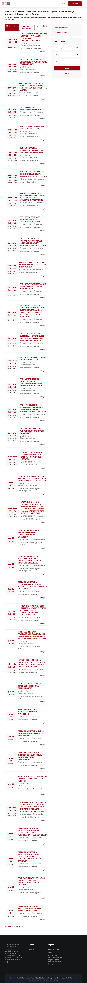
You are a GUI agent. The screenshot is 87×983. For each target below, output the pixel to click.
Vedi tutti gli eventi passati (14, 926)
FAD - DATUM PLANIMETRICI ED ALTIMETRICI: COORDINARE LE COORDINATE (32, 431)
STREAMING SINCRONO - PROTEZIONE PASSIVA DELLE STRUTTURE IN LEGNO (29, 908)
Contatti (51, 952)
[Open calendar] (77, 54)
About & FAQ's (53, 949)
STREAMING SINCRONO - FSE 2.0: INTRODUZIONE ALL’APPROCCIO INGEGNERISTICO (31, 733)
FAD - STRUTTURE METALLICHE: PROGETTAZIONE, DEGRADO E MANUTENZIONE (33, 286)
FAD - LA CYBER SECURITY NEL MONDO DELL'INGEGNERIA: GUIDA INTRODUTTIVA (33, 264)
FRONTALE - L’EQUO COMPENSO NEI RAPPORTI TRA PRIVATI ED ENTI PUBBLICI (32, 779)
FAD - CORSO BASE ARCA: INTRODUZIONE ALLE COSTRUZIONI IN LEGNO (30, 219)
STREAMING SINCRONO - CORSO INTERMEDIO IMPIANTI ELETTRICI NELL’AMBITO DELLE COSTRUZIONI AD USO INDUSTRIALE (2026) (32, 610)
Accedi (64, 3)
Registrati (75, 3)
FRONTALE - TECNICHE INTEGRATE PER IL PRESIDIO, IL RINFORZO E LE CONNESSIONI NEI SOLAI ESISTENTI (32, 478)
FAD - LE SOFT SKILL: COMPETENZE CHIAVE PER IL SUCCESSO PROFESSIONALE (32, 150)
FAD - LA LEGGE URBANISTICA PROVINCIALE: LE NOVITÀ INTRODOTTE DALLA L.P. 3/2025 (33, 174)
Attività (31, 949)
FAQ (6, 962)
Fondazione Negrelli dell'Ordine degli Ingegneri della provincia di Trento (55, 960)
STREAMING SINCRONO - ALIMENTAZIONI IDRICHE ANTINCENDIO (28, 712)
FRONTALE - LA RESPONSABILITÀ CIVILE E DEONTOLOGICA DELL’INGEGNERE (31, 686)
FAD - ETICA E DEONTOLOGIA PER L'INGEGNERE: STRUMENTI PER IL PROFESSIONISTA (33, 62)
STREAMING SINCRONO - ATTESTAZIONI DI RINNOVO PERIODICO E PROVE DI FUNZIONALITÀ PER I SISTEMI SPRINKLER (29, 856)
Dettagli (42, 51)
